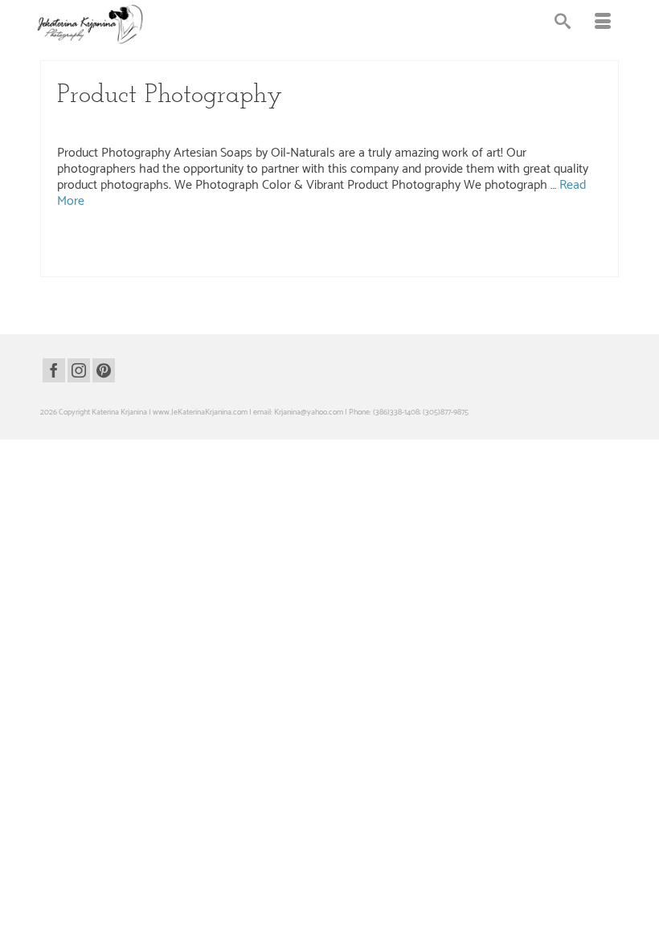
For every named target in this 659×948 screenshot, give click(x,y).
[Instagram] (79, 370)
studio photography (261, 260)
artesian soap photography (107, 243)
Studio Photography (230, 125)
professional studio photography (108, 260)
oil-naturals (287, 243)
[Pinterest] (103, 370)
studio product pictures (331, 260)
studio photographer (194, 260)
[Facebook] (54, 370)
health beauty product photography (210, 243)
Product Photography (148, 125)
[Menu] (603, 24)
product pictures (559, 243)
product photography (496, 243)
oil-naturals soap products (418, 243)
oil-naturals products (341, 243)
